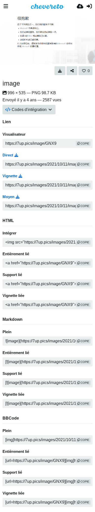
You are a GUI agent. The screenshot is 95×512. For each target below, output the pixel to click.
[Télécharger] (59, 70)
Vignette (10, 176)
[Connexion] (89, 6)
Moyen (8, 197)
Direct (8, 155)
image (11, 83)
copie (84, 143)
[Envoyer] (80, 6)
